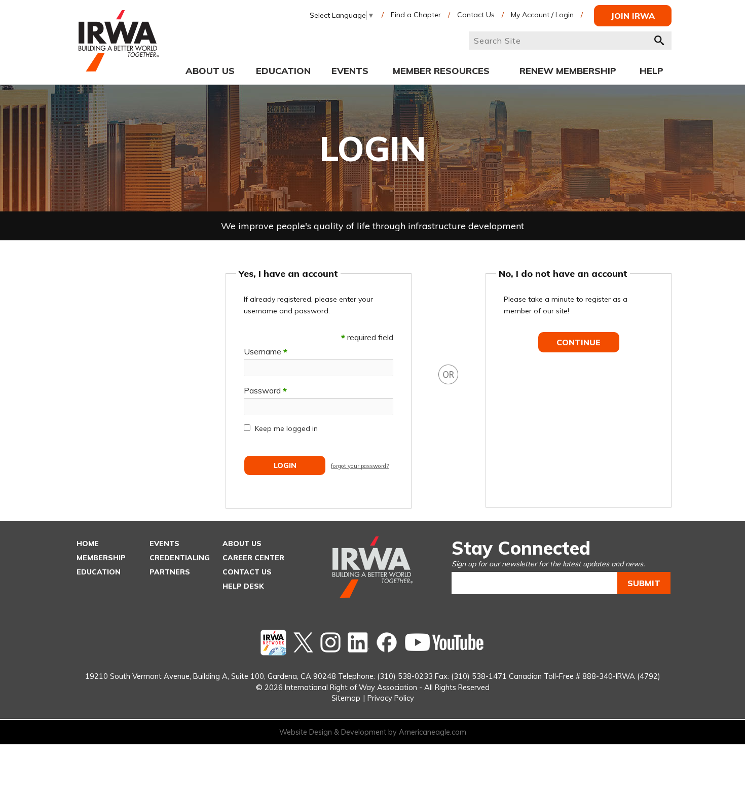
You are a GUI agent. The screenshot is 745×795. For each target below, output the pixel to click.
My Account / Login (542, 14)
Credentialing (180, 557)
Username (265, 351)
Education (99, 571)
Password (265, 390)
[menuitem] (210, 70)
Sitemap (345, 698)
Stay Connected (521, 547)
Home (88, 543)
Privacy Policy (390, 698)
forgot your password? (360, 465)
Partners (170, 571)
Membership (101, 557)
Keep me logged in (286, 428)
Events (164, 543)
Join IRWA (633, 16)
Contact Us (476, 14)
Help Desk (243, 586)
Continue (578, 342)
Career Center (253, 557)
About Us (242, 543)
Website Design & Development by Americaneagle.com (372, 732)
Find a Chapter (416, 14)
